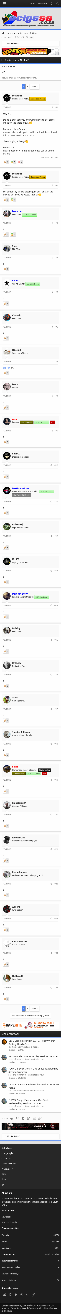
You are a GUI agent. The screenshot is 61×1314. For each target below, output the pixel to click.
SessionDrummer (16, 1059)
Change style (7, 1153)
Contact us (6, 1158)
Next (33, 86)
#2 (57, 185)
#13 (56, 570)
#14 (56, 605)
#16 (56, 674)
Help (4, 1174)
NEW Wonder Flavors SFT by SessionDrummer (33, 1056)
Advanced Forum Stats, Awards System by (30, 1309)
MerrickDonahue (52, 1254)
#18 (56, 743)
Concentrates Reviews (34, 1059)
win (31, 37)
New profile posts (9, 1222)
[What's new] (52, 3)
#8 (57, 396)
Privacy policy (7, 1169)
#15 (56, 640)
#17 (56, 709)
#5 (57, 292)
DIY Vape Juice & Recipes (28, 1047)
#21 (56, 849)
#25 (56, 987)
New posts (6, 1216)
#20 (56, 814)
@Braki (6, 367)
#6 (57, 327)
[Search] (57, 3)
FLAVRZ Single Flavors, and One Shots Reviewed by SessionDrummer (28, 1101)
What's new (8, 1210)
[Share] (52, 107)
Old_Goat (12, 1047)
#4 (57, 257)
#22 (56, 883)
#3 (57, 223)
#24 (56, 953)
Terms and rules (9, 1163)
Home (4, 1179)
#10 (56, 465)
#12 (56, 536)
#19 (56, 780)
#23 (56, 918)
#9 (57, 430)
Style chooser (7, 1148)
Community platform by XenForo (28, 1305)
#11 (56, 501)
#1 (57, 107)
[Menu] (4, 3)
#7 (57, 361)
